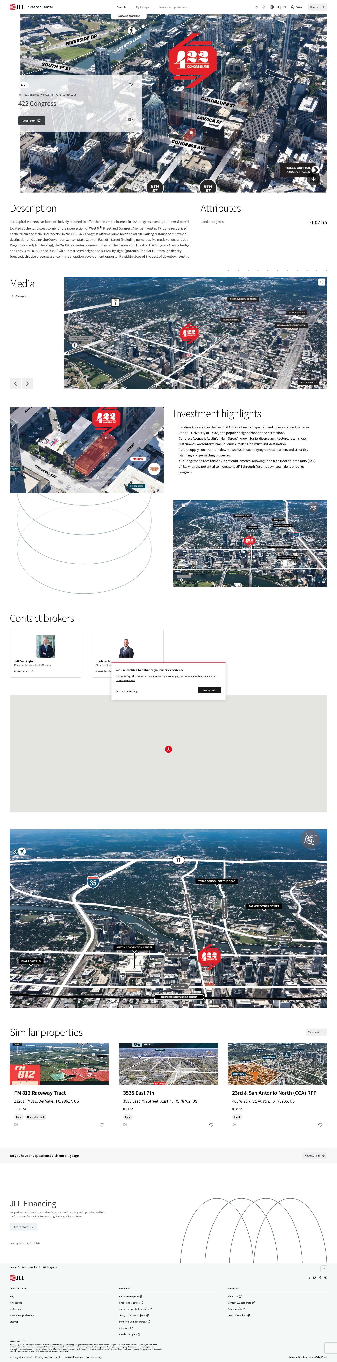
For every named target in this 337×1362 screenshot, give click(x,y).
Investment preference (22, 1315)
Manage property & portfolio (134, 1309)
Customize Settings (127, 691)
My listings (15, 1309)
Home (13, 1267)
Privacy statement (21, 1357)
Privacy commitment (47, 1357)
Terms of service (73, 1357)
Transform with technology (133, 1321)
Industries (124, 1328)
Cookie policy (94, 1357)
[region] (168, 681)
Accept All (209, 690)
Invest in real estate (129, 1302)
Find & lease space (129, 1296)
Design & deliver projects (132, 1315)
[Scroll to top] (324, 1268)
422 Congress (49, 1267)
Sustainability (235, 1309)
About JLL (233, 1296)
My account (16, 1302)
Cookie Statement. (125, 680)
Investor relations (237, 1315)
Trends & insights (128, 1334)
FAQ (12, 1296)
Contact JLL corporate (239, 1302)
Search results (29, 1267)
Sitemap (14, 1321)
